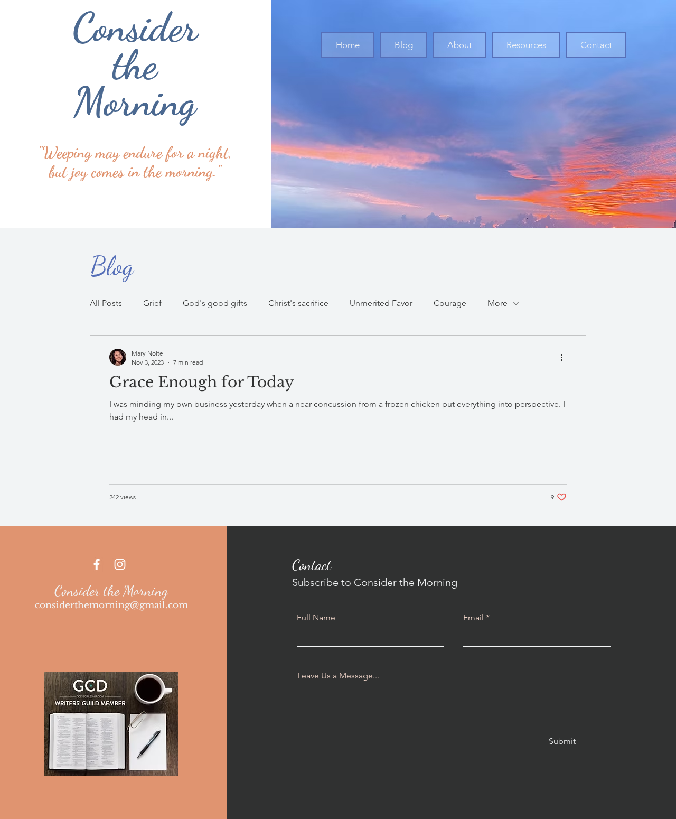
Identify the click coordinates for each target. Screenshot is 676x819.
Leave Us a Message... (338, 676)
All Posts (106, 303)
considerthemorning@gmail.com (111, 605)
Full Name (316, 617)
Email (473, 617)
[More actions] (565, 357)
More (497, 303)
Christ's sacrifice (298, 303)
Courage (450, 303)
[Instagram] (119, 564)
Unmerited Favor (381, 303)
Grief (152, 303)
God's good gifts (215, 303)
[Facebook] (96, 564)
